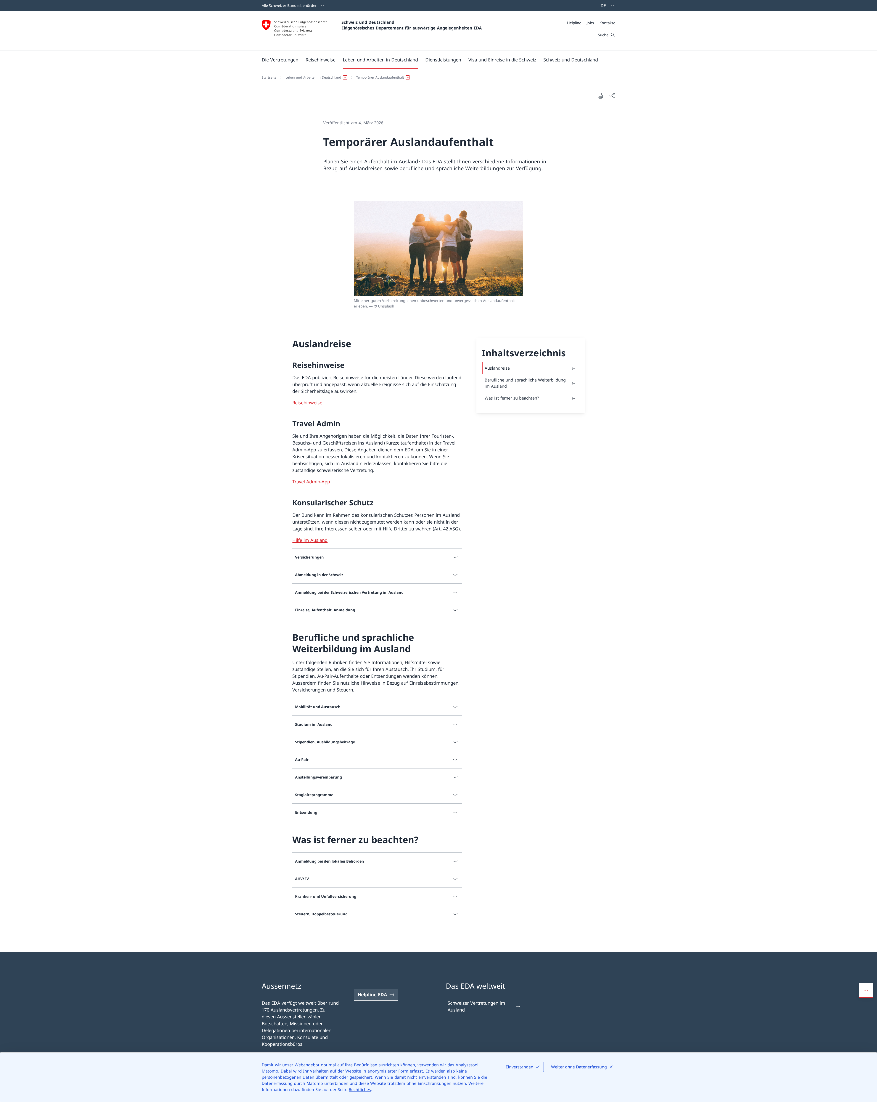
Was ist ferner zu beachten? (512, 398)
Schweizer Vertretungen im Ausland (476, 1006)
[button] (280, 59)
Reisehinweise (307, 403)
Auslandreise (497, 368)
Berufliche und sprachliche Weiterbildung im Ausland (525, 383)
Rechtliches (360, 1089)
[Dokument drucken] (600, 95)
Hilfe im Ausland (310, 540)
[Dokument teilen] (612, 95)
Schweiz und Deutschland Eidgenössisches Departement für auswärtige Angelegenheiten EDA (411, 25)
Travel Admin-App (311, 482)
